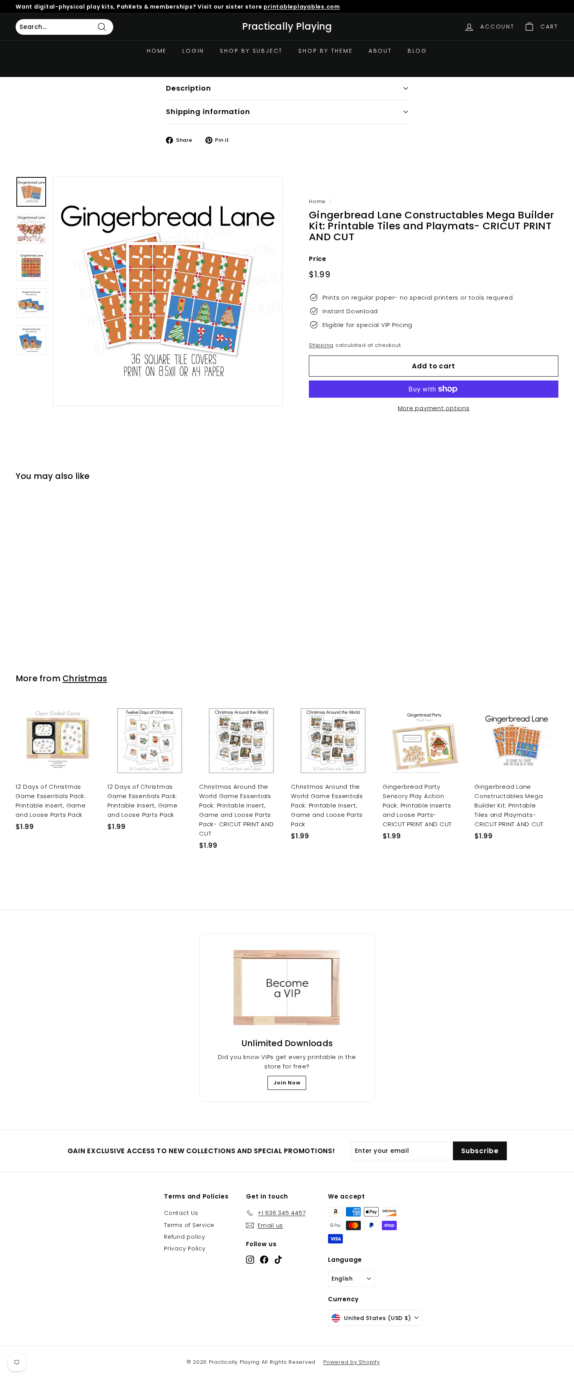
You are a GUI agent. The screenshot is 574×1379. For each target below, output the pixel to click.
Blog (417, 51)
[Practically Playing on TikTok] (278, 1259)
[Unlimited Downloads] (287, 988)
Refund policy (184, 1237)
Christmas (84, 678)
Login (193, 51)
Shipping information (208, 111)
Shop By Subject (251, 51)
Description (188, 88)
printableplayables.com (302, 7)
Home (157, 51)
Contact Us (181, 1213)
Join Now (286, 1082)
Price (317, 258)
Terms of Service (189, 1225)
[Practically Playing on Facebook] (264, 1259)
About (380, 51)
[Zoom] (167, 291)
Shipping (321, 345)
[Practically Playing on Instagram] (250, 1259)
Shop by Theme (325, 51)
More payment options (434, 408)
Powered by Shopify (351, 1362)
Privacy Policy (185, 1248)
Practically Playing (287, 26)
